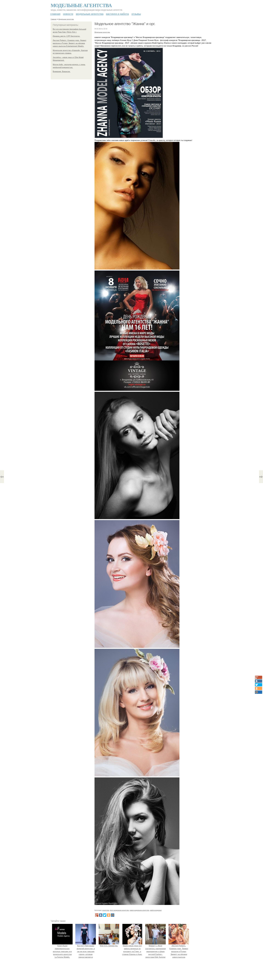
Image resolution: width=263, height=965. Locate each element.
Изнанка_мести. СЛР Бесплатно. (66, 36)
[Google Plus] (96, 915)
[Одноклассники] (108, 915)
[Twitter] (104, 915)
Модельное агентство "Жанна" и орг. (125, 24)
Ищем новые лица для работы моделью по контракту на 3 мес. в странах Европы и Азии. (132, 950)
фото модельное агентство (119, 910)
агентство (105, 910)
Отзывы (136, 13)
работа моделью (155, 910)
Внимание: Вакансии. (61, 71)
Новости (68, 13)
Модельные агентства (81, 5)
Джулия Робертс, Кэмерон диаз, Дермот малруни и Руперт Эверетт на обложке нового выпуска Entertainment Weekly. (69, 43)
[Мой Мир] (112, 915)
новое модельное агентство (139, 910)
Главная (55, 13)
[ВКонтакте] (100, 915)
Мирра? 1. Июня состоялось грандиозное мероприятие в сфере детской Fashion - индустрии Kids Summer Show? (155, 953)
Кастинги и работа (117, 13)
